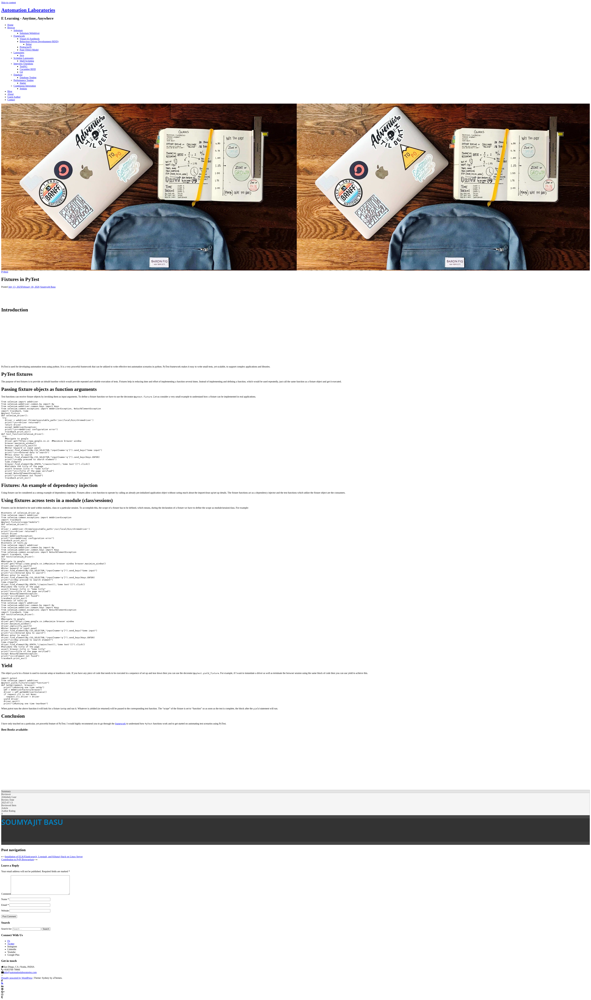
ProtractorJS (26, 47)
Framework (19, 36)
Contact (11, 99)
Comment (6, 894)
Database (18, 74)
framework (120, 723)
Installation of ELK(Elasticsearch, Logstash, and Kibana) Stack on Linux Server (44, 856)
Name (5, 899)
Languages (19, 52)
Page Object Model (29, 49)
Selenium (18, 30)
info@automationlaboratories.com (20, 972)
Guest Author (13, 97)
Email (5, 905)
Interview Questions (23, 63)
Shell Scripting (27, 61)
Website (5, 910)
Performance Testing (24, 80)
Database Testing (28, 77)
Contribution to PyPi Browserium (17, 859)
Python (4, 271)
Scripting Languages (24, 58)
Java (22, 55)
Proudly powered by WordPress (16, 978)
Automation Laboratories (28, 10)
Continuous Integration (25, 86)
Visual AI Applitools (30, 38)
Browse (11, 27)
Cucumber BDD (28, 69)
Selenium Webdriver (30, 33)
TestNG (23, 66)
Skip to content (8, 2)
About (10, 94)
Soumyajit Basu (48, 287)
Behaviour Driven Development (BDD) (39, 41)
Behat (29, 44)
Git (21, 72)
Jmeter (23, 83)
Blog (9, 91)
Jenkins (23, 88)
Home (10, 25)
